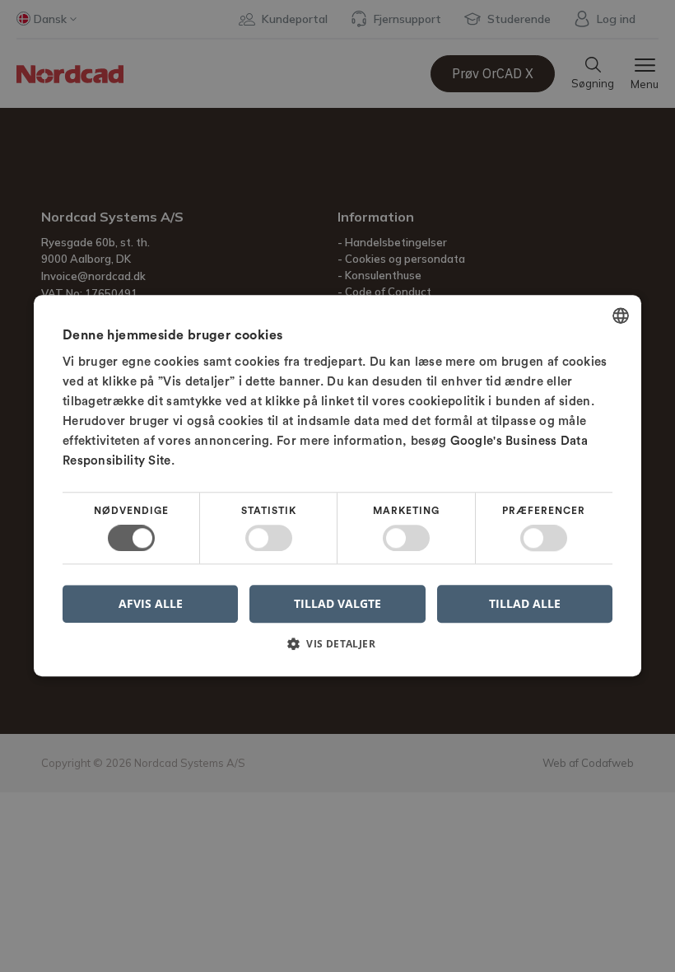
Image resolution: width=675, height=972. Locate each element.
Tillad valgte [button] (337, 603)
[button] (337, 650)
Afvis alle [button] (151, 604)
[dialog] (337, 485)
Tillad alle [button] (525, 603)
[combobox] (620, 315)
